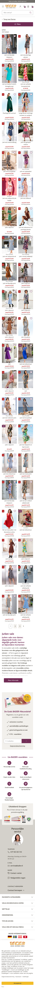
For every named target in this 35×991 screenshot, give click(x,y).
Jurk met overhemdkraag (9, 142)
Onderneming (7, 915)
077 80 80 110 (16, 852)
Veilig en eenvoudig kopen (13, 903)
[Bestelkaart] (28, 6)
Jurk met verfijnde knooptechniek (26, 85)
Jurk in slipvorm (9, 227)
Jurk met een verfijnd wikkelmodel (26, 502)
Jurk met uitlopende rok (9, 256)
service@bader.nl (16, 866)
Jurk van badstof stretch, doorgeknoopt (9, 85)
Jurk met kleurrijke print (9, 283)
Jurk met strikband (26, 198)
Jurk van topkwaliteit (26, 171)
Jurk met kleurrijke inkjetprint (9, 56)
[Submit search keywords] (30, 12)
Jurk (9, 364)
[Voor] (24, 626)
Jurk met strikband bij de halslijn (9, 199)
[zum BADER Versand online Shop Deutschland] (10, 937)
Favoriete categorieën (11, 897)
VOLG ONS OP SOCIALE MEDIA (13, 927)
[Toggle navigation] (3, 6)
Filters (19, 24)
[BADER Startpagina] (10, 6)
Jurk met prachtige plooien (26, 56)
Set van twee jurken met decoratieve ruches (9, 531)
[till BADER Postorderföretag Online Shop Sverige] (15, 937)
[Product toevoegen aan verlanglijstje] (15, 36)
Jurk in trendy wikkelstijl (25, 256)
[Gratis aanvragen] (26, 741)
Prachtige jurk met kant (9, 113)
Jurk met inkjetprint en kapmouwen (25, 446)
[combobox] (17, 12)
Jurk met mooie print (26, 474)
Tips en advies (7, 921)
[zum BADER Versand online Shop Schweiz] (25, 937)
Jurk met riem (9, 559)
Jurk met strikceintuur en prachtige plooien (25, 228)
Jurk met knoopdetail (9, 171)
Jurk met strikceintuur (26, 364)
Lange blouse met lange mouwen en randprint (25, 114)
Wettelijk (6, 909)
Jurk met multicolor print (9, 418)
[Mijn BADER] (20, 6)
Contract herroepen (15, 890)
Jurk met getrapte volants (26, 143)
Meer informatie (13, 680)
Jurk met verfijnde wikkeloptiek (26, 587)
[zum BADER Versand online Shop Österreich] (20, 937)
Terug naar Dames (10, 19)
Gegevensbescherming (17, 746)
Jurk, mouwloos (25, 337)
